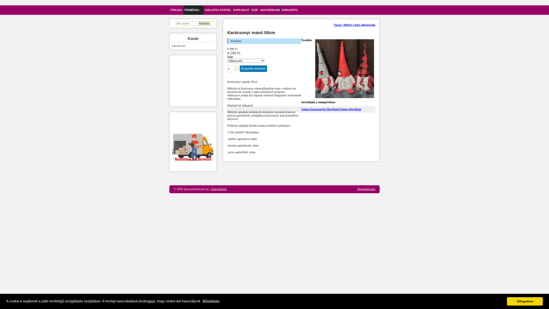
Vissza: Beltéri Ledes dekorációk (354, 25)
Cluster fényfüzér (350, 109)
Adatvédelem (219, 189)
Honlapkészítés (366, 189)
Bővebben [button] (211, 301)
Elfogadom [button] (525, 301)
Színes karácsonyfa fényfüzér (320, 109)
